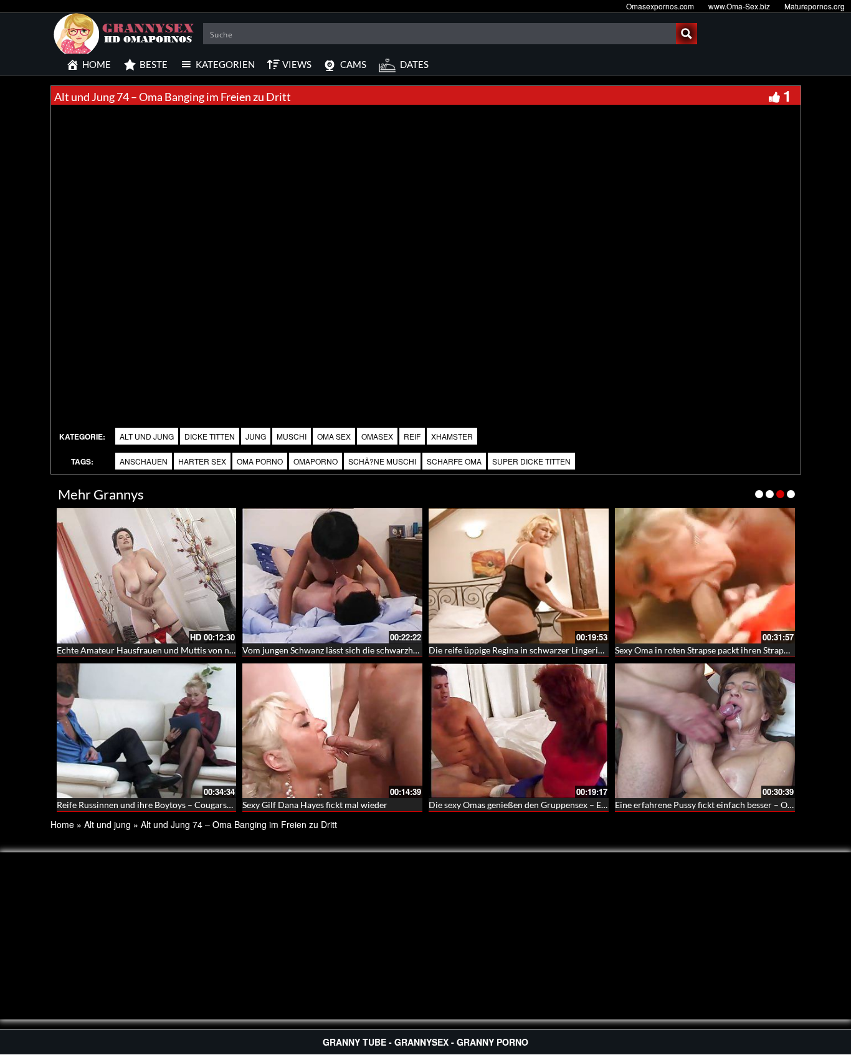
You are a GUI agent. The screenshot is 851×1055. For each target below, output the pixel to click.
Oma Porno (260, 461)
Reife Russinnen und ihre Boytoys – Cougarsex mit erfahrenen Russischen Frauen (213, 804)
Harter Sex (202, 461)
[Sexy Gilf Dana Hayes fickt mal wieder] (332, 731)
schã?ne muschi (382, 461)
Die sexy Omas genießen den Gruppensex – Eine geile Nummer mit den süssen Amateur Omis (608, 804)
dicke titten (209, 436)
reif (412, 436)
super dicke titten (531, 461)
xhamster (452, 436)
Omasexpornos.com (660, 5)
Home (62, 824)
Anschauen (144, 461)
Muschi (292, 436)
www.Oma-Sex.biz (739, 5)
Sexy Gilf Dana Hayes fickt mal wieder (314, 804)
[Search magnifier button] (686, 33)
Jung (255, 436)
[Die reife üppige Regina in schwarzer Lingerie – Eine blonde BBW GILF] (519, 575)
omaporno (315, 461)
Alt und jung (147, 436)
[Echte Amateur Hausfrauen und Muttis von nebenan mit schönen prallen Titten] (147, 575)
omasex (377, 436)
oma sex (334, 436)
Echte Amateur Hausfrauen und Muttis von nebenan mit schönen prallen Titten (209, 650)
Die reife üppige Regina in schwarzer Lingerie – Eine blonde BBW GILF (563, 650)
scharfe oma (454, 461)
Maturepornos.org (814, 5)
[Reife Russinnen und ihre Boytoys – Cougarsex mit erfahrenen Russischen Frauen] (147, 731)
